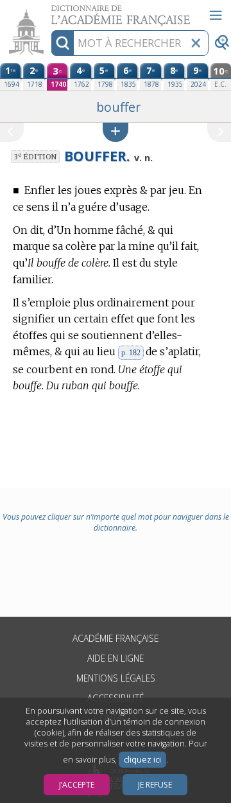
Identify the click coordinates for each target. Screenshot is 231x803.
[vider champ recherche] (196, 43)
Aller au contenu (49, 11)
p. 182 (131, 352)
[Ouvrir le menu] (215, 15)
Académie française (115, 638)
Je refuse (155, 784)
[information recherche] (62, 43)
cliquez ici (142, 759)
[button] (115, 132)
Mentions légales (115, 678)
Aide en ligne (115, 658)
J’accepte (76, 784)
